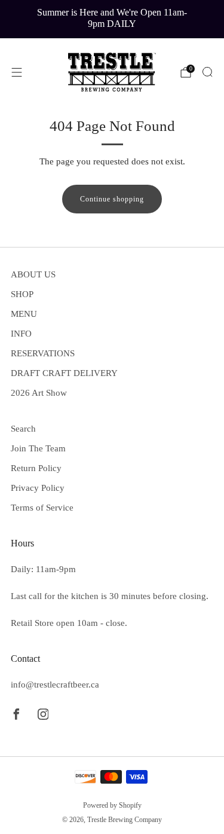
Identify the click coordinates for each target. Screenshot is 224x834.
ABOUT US (33, 274)
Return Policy (36, 468)
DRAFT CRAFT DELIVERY (64, 373)
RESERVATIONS (43, 353)
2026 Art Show (39, 393)
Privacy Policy (38, 488)
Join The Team (38, 448)
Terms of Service (42, 507)
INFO (21, 333)
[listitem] (112, 19)
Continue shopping (112, 199)
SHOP (22, 294)
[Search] (207, 72)
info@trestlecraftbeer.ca (55, 684)
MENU (24, 314)
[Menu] (17, 72)
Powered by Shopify (112, 805)
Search (23, 428)
